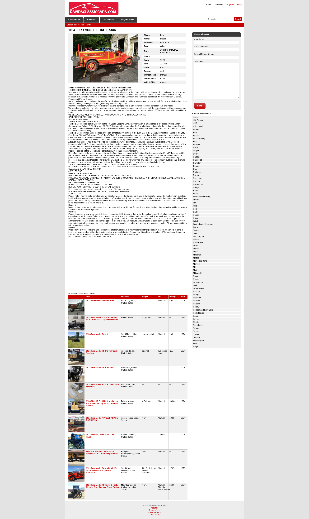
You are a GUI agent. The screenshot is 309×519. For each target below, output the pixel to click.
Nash (195, 276)
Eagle (195, 190)
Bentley (196, 145)
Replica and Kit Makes (203, 310)
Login (239, 5)
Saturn (196, 319)
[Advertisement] (127, 265)
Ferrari (196, 200)
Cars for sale (74, 20)
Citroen (196, 166)
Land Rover (198, 242)
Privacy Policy (154, 512)
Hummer (197, 218)
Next (137, 58)
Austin (196, 135)
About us (154, 508)
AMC (195, 123)
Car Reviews (109, 20)
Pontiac (196, 301)
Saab (195, 316)
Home (208, 5)
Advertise (91, 20)
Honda (196, 215)
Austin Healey (199, 138)
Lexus (195, 246)
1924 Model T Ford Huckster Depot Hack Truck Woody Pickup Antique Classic (102, 403)
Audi (195, 132)
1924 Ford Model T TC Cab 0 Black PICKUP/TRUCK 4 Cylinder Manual (102, 318)
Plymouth (197, 298)
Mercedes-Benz (200, 261)
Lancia (196, 239)
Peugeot (197, 294)
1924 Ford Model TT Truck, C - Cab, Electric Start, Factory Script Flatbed (102, 486)
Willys (195, 347)
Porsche (196, 304)
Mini (195, 270)
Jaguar (196, 230)
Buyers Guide (127, 20)
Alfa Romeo (198, 120)
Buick (195, 154)
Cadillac (196, 157)
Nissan (196, 279)
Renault (196, 307)
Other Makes (198, 288)
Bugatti (196, 151)
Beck (195, 141)
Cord (195, 169)
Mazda (196, 258)
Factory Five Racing (202, 197)
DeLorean (197, 178)
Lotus (195, 252)
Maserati (197, 255)
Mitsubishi (197, 273)
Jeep (195, 233)
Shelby (196, 322)
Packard (196, 291)
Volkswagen (198, 340)
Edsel (195, 193)
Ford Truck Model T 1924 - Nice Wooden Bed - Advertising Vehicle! (102, 452)
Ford (195, 206)
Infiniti (195, 221)
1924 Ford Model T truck (97, 334)
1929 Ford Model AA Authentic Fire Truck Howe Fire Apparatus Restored (102, 470)
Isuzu (195, 227)
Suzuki (196, 331)
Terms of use (154, 510)
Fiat (194, 203)
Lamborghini (198, 236)
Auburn (196, 129)
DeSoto (196, 181)
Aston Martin (198, 126)
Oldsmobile (198, 282)
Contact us (218, 5)
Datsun (196, 175)
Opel (195, 285)
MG (194, 267)
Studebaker (198, 325)
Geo (195, 209)
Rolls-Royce (198, 313)
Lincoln (196, 249)
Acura (195, 117)
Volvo (195, 343)
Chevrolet (197, 160)
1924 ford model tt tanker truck (100, 301)
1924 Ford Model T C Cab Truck (100, 368)
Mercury (196, 264)
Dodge (196, 187)
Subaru (196, 328)
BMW (195, 148)
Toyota (196, 334)
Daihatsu (197, 172)
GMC (195, 212)
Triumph (196, 337)
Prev (73, 58)
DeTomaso (198, 184)
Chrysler (197, 163)
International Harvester (203, 224)
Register (230, 5)
